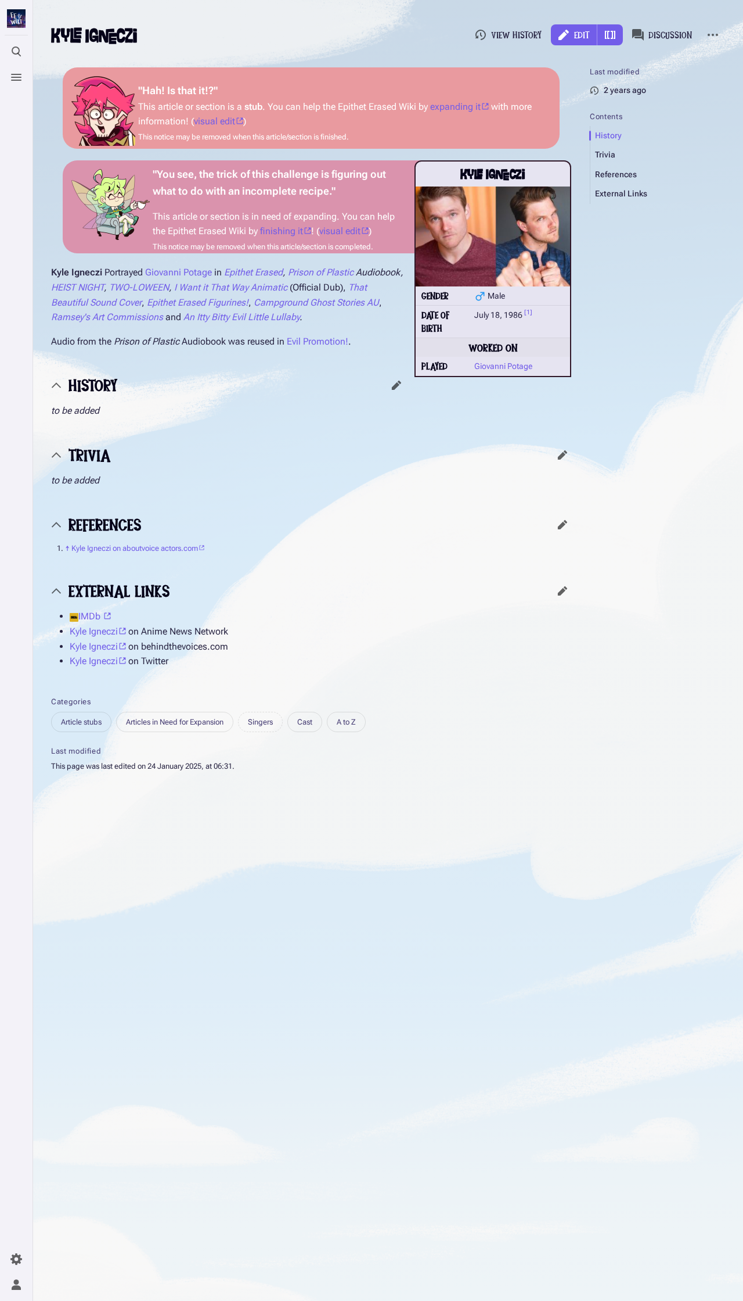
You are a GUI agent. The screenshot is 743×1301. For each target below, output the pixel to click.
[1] (528, 313)
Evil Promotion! (317, 341)
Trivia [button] (89, 454)
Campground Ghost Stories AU (316, 302)
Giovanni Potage (503, 366)
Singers (260, 722)
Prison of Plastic (321, 272)
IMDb (90, 616)
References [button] (104, 524)
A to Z (346, 722)
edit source (396, 385)
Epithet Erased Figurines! (197, 302)
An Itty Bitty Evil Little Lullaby (241, 316)
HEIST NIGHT (77, 287)
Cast (304, 722)
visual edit (214, 121)
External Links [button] (118, 590)
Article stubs (81, 722)
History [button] (92, 385)
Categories (71, 701)
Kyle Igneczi (94, 631)
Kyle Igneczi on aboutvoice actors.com (134, 548)
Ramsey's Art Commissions (107, 316)
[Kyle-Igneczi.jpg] (493, 236)
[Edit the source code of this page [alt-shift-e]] (610, 34)
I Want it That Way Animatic (230, 287)
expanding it (455, 106)
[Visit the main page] (16, 18)
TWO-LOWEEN (139, 287)
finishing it (281, 230)
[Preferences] (16, 1259)
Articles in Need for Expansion (174, 722)
